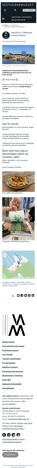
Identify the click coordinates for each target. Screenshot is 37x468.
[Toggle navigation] (5, 10)
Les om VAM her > (9, 404)
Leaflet (16, 278)
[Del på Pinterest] (29, 296)
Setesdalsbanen (8, 388)
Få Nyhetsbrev (10, 454)
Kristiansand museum (10, 350)
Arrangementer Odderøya (27, 284)
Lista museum (7, 354)
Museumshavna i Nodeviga (12, 375)
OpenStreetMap (24, 278)
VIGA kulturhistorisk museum (13, 346)
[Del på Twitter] (25, 296)
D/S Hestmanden (8, 363)
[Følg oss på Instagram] (9, 435)
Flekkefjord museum (10, 367)
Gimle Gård (6, 380)
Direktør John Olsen (24, 423)
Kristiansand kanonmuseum (12, 371)
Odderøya (5, 286)
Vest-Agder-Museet (13, 25)
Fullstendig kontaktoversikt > (13, 428)
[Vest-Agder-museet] (17, 5)
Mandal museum (8, 342)
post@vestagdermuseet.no (18, 419)
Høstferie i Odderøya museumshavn (21, 19)
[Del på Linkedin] (33, 296)
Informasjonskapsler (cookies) (13, 439)
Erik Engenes (18, 426)
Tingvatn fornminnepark (11, 359)
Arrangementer (16, 284)
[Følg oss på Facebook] (4, 435)
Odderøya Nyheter (13, 286)
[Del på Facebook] (22, 296)
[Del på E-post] (18, 296)
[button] (18, 263)
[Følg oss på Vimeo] (13, 435)
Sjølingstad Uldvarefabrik (11, 384)
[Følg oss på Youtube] (18, 435)
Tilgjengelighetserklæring (12, 442)
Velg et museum (28, 10)
